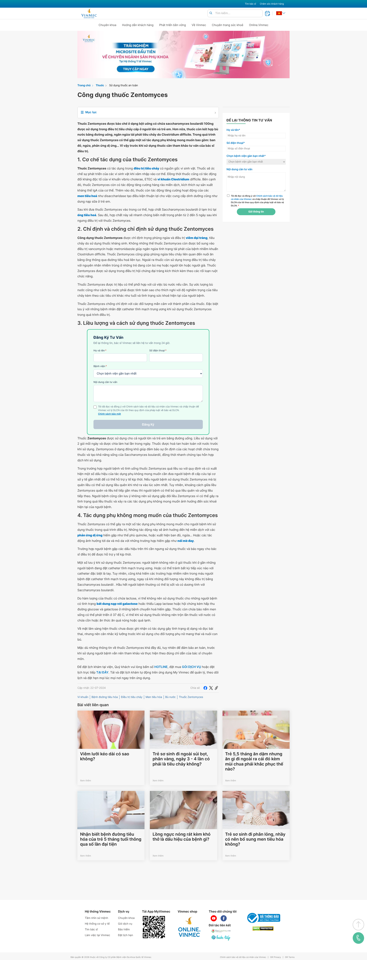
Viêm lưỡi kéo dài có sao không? (104, 756)
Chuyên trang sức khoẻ (227, 25)
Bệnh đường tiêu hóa (105, 697)
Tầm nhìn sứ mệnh (96, 918)
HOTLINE (160, 667)
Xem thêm (85, 780)
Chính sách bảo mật (109, 414)
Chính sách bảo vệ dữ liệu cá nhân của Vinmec (243, 957)
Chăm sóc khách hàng (272, 3)
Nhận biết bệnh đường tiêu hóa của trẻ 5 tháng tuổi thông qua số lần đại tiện (110, 839)
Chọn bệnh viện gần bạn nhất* (246, 156)
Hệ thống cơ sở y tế (97, 923)
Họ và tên (99, 350)
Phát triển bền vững (172, 25)
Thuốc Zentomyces (191, 697)
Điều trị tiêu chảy (131, 697)
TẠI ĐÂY (102, 672)
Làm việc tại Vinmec (97, 935)
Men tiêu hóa (154, 697)
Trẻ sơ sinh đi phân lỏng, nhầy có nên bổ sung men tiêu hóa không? (255, 839)
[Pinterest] (216, 688)
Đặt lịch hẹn (125, 935)
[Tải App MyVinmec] (154, 927)
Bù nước (170, 697)
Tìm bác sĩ (250, 3)
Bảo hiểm (124, 929)
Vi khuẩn (82, 697)
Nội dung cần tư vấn (105, 382)
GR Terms (290, 957)
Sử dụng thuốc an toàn (123, 85)
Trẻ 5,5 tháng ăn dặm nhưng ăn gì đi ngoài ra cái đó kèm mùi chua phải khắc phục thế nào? (254, 762)
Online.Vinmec (259, 25)
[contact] (358, 938)
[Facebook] (205, 688)
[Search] (210, 13)
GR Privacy (275, 957)
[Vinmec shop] (189, 927)
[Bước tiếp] (221, 938)
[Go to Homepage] (89, 13)
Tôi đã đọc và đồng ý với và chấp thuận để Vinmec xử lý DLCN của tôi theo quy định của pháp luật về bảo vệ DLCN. (257, 201)
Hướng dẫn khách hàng (138, 25)
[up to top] (358, 924)
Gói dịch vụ (125, 923)
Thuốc (100, 85)
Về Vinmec (199, 25)
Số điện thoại (157, 350)
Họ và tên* (233, 130)
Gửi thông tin (256, 211)
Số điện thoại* (236, 143)
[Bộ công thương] (263, 917)
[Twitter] (211, 688)
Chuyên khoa (107, 25)
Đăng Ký (148, 424)
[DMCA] (263, 928)
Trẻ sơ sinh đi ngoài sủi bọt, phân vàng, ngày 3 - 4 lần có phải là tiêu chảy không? (181, 759)
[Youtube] (214, 918)
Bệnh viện (100, 366)
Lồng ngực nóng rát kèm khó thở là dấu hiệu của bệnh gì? (181, 837)
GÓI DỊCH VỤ (191, 667)
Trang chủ (84, 85)
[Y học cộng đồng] (221, 931)
